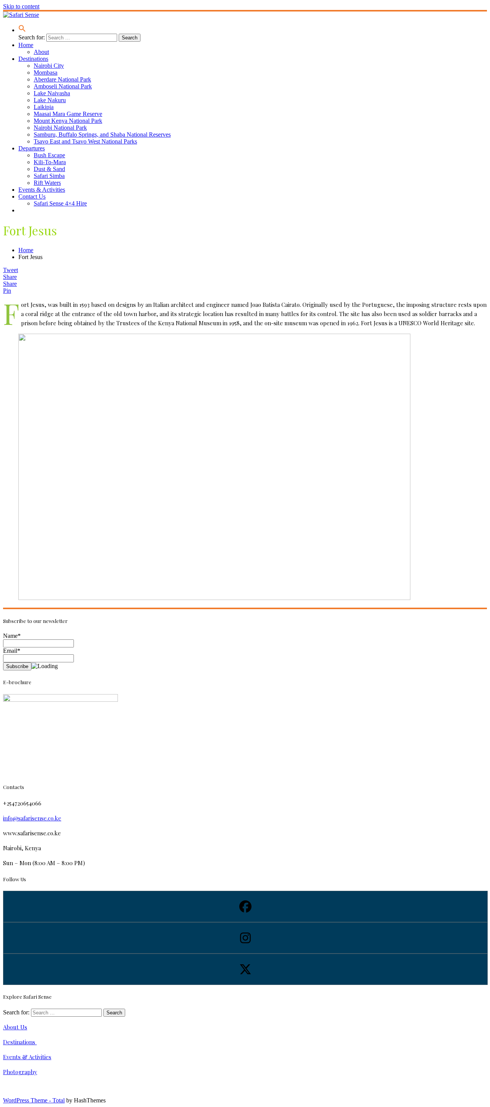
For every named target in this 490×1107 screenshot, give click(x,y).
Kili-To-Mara (50, 162)
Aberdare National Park (62, 79)
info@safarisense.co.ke (32, 818)
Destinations (33, 58)
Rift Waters (47, 182)
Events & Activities (41, 189)
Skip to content (21, 6)
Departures (31, 148)
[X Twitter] (245, 969)
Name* (12, 636)
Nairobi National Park (60, 127)
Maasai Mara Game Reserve (68, 114)
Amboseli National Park (63, 86)
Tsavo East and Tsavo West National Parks (85, 141)
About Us (15, 1027)
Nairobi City (49, 65)
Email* (11, 650)
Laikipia (44, 107)
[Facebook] (245, 906)
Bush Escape (49, 155)
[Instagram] (245, 938)
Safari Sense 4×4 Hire (60, 203)
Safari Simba (49, 176)
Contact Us (32, 196)
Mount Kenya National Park (68, 120)
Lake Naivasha (52, 93)
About (41, 52)
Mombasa (45, 72)
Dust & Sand (49, 169)
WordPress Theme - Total (34, 1100)
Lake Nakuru (50, 100)
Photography (20, 1072)
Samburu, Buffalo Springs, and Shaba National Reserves (102, 134)
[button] (22, 30)
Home (25, 45)
